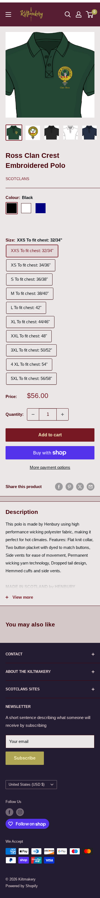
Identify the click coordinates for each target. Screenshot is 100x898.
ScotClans (17, 178)
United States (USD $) (26, 784)
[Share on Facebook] (59, 486)
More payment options (50, 467)
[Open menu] (8, 14)
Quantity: (15, 414)
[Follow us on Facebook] (9, 812)
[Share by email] (90, 486)
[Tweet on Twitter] (80, 486)
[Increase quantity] (62, 414)
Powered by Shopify (22, 886)
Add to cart (50, 434)
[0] (89, 14)
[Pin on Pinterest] (69, 486)
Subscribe (25, 758)
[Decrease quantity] (33, 414)
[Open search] (68, 14)
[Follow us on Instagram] (20, 812)
